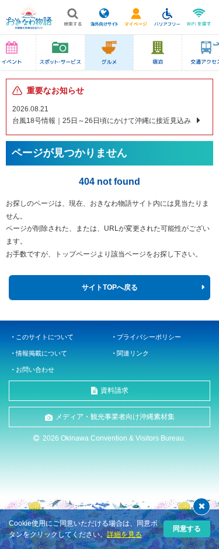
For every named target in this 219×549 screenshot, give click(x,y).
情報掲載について (41, 353)
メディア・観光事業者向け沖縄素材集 (115, 417)
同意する (187, 529)
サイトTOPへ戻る (110, 287)
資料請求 (114, 390)
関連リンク (133, 353)
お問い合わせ (35, 369)
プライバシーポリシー (149, 336)
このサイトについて (45, 336)
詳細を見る (124, 534)
